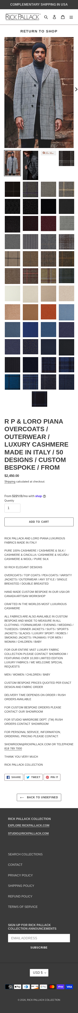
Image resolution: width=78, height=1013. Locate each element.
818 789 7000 (13, 748)
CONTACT (15, 864)
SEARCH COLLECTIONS (25, 854)
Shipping (9, 481)
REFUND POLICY (20, 896)
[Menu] (71, 17)
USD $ (38, 972)
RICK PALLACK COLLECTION (43, 1000)
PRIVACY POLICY (20, 875)
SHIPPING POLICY (21, 885)
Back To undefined (42, 797)
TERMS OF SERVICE (23, 906)
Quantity (9, 500)
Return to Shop (39, 31)
